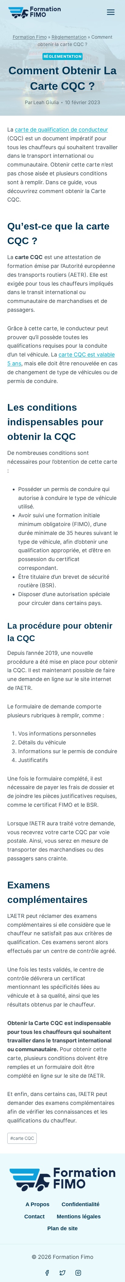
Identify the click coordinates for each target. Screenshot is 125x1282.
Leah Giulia (46, 102)
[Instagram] (78, 1273)
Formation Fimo (30, 37)
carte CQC (22, 1138)
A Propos (37, 1204)
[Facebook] (47, 1273)
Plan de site (62, 1228)
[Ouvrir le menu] (110, 12)
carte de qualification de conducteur (61, 129)
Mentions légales (79, 1217)
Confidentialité (81, 1204)
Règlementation (69, 37)
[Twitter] (62, 1273)
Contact (34, 1217)
